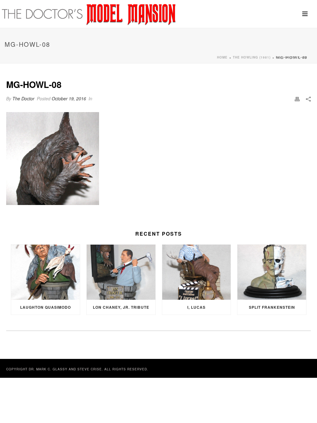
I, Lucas (196, 307)
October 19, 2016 (69, 98)
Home (222, 57)
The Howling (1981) (252, 57)
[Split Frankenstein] (271, 272)
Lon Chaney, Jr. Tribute (121, 307)
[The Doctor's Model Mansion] (89, 14)
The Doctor (23, 98)
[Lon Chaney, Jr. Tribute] (121, 272)
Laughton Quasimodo (45, 307)
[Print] (297, 98)
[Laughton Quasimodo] (45, 272)
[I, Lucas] (196, 272)
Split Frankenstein (272, 307)
